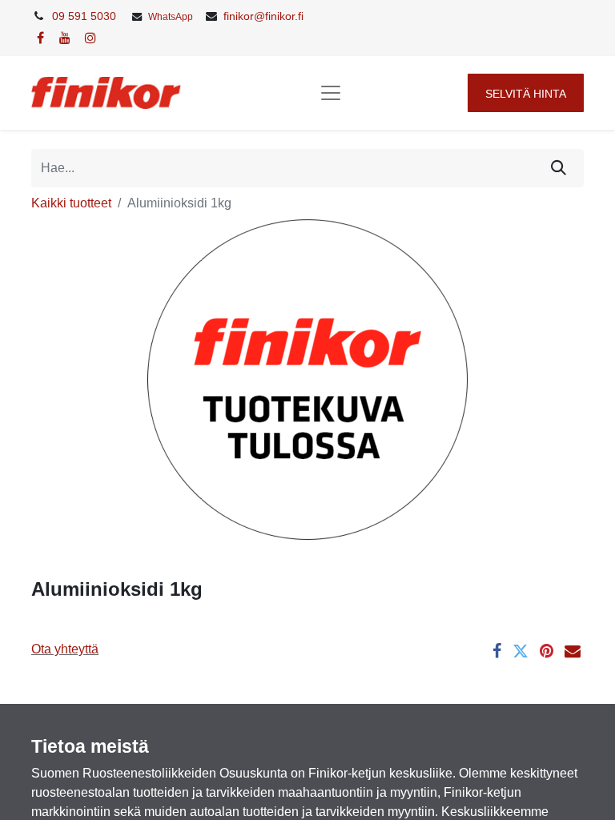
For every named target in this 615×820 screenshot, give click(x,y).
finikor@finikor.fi (263, 16)
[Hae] (558, 168)
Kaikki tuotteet (71, 203)
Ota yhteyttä (64, 649)
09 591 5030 (84, 16)
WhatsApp (170, 16)
